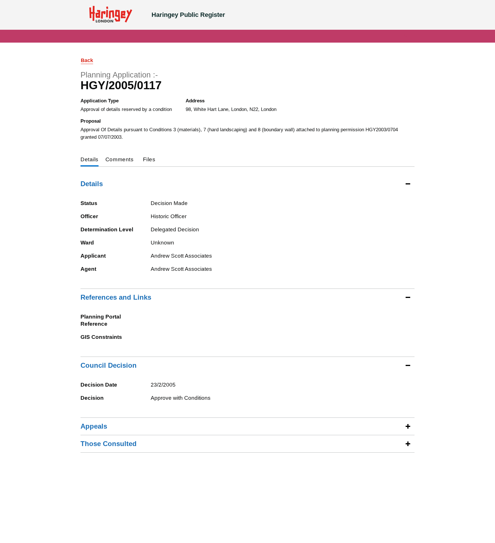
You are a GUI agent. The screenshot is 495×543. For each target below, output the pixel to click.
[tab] (89, 160)
